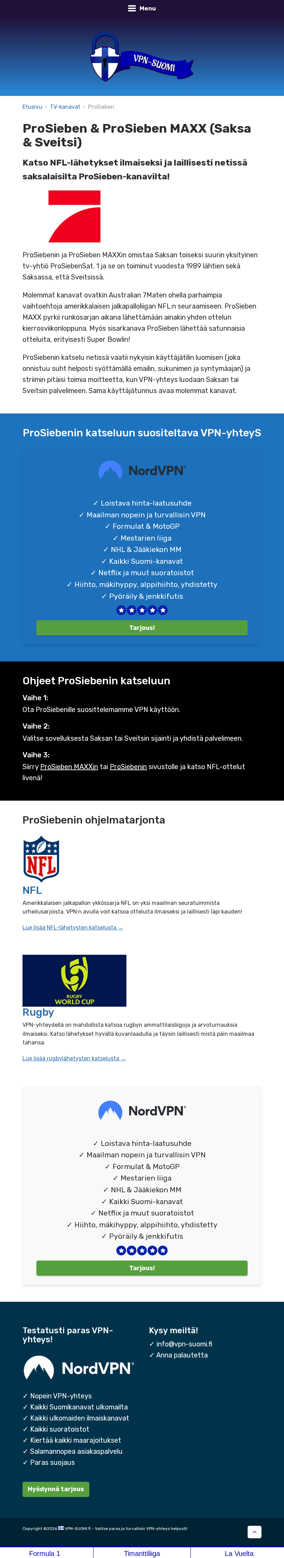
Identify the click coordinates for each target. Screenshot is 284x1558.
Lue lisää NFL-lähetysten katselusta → (73, 927)
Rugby (38, 1012)
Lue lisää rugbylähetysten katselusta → (74, 1058)
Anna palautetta (182, 1355)
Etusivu (32, 107)
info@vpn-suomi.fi (184, 1344)
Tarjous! (142, 627)
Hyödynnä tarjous (56, 1489)
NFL (32, 890)
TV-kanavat (65, 107)
